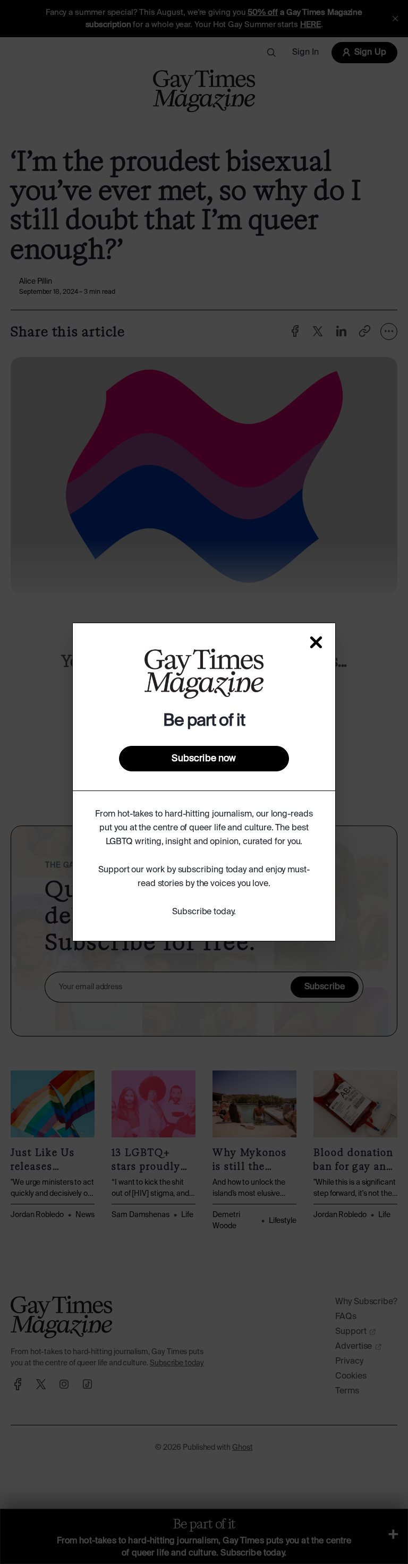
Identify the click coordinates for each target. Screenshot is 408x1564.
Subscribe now (204, 758)
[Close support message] (316, 642)
